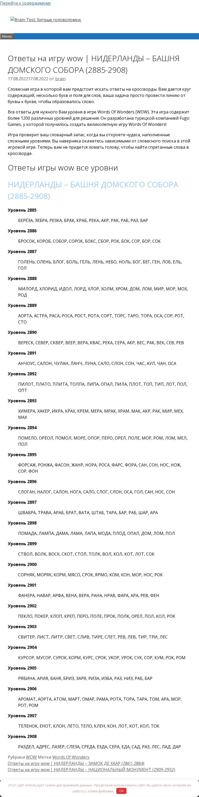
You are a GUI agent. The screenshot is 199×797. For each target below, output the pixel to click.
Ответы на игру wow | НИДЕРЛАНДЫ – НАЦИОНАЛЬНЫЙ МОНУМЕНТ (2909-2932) (91, 769)
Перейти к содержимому (25, 3)
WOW (31, 757)
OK (121, 790)
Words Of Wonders (70, 757)
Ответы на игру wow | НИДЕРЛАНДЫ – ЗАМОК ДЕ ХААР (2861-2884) (76, 763)
